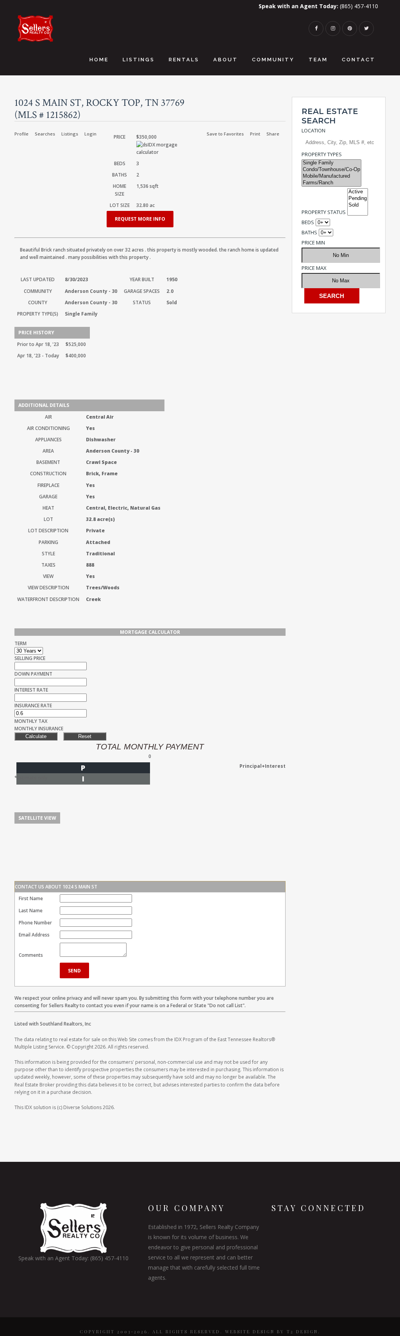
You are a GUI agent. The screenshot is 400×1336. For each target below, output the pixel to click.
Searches (45, 134)
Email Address (34, 934)
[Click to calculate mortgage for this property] (167, 148)
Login (90, 134)
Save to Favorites (225, 134)
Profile (21, 134)
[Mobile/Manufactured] (331, 176)
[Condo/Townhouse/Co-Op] (331, 169)
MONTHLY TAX (30, 721)
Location (313, 130)
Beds (308, 222)
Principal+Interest (262, 766)
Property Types (322, 154)
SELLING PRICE (29, 658)
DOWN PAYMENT (33, 674)
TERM (20, 643)
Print (255, 134)
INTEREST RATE (31, 690)
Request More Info (140, 219)
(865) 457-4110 (318, 6)
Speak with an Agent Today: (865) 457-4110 (73, 1258)
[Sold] (358, 205)
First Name (31, 898)
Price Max (314, 267)
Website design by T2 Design (271, 1331)
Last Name (31, 910)
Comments (31, 955)
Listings (69, 134)
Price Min (313, 242)
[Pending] (358, 198)
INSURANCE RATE (33, 705)
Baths (309, 232)
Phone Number (35, 922)
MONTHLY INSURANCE (38, 728)
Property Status (324, 212)
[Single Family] (331, 163)
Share (272, 134)
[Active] (358, 192)
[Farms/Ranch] (331, 183)
